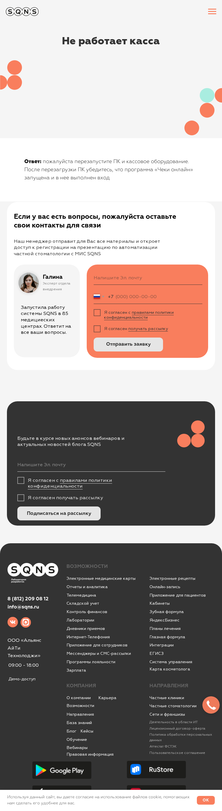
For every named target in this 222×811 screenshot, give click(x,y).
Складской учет (82, 603)
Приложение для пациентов (177, 595)
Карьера (107, 697)
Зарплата (76, 670)
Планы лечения (165, 628)
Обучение (76, 739)
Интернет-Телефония (88, 636)
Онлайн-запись (164, 586)
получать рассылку (148, 328)
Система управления (170, 661)
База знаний (79, 722)
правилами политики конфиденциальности (139, 315)
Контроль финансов (86, 611)
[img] (13, 622)
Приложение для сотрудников (96, 645)
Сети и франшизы (167, 714)
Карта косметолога (169, 669)
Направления (80, 714)
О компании (78, 697)
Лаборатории (80, 620)
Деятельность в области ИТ (173, 722)
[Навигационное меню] (212, 11)
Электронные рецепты (172, 578)
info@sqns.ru (23, 607)
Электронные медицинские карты (101, 578)
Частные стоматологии (173, 705)
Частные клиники (166, 697)
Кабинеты (159, 603)
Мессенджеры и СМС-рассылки (98, 653)
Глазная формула (167, 636)
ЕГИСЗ (156, 653)
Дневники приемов (85, 628)
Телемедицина (81, 595)
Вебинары (77, 747)
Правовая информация (90, 754)
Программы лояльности (90, 661)
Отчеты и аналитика (87, 586)
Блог (71, 731)
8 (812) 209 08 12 (28, 599)
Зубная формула (166, 611)
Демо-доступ (22, 678)
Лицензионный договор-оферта (177, 728)
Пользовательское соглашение (177, 753)
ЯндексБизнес (164, 620)
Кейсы (86, 731)
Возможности (80, 705)
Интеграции (161, 645)
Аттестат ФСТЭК (163, 746)
